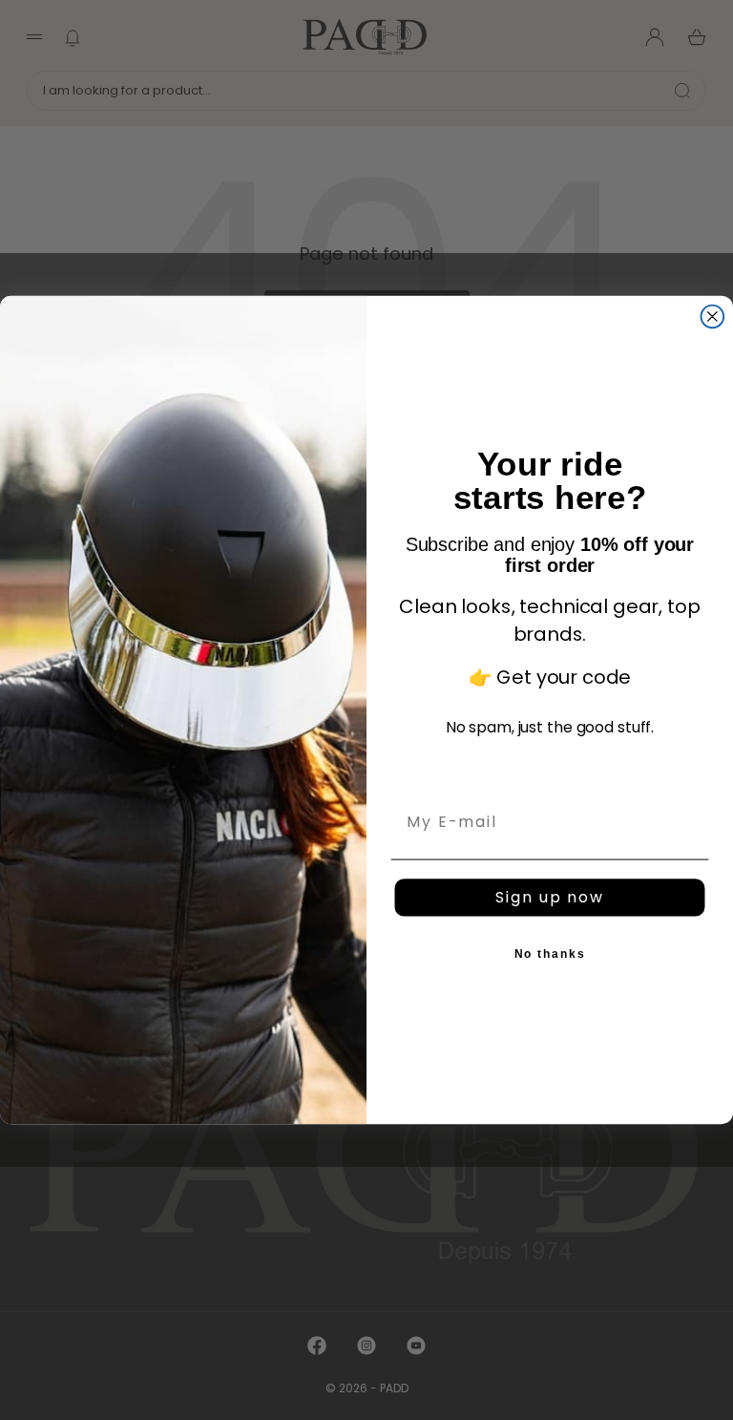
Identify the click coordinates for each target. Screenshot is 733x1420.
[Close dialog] (713, 317)
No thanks (550, 954)
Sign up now (549, 897)
